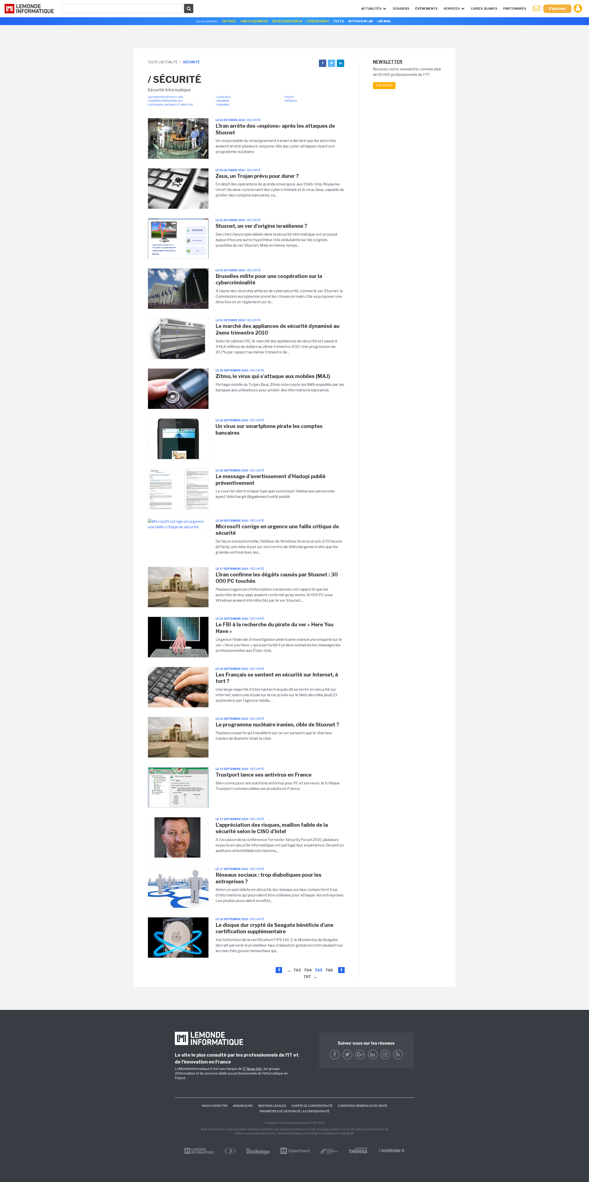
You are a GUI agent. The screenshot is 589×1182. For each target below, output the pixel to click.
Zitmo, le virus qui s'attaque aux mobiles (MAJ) (273, 376)
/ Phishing (222, 104)
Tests (338, 21)
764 (308, 970)
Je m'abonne (384, 85)
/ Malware (222, 100)
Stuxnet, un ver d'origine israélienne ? (261, 226)
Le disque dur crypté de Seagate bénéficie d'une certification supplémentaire (274, 928)
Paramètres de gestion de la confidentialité (294, 1111)
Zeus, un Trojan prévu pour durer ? (257, 176)
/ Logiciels (223, 97)
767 (307, 976)
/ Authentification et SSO (165, 97)
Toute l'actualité (163, 62)
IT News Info (252, 1069)
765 (318, 970)
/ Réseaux (290, 100)
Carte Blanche (254, 21)
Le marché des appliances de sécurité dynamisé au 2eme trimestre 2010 (277, 329)
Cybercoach (317, 21)
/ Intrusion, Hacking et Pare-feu (170, 104)
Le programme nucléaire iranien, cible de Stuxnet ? (277, 725)
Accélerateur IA (287, 21)
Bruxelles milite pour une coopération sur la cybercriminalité (269, 279)
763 (297, 970)
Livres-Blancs (484, 8)
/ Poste (289, 97)
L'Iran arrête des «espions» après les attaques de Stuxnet (275, 129)
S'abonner (557, 8)
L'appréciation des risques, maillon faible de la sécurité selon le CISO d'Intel (272, 828)
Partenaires (514, 8)
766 (329, 970)
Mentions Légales (272, 1105)
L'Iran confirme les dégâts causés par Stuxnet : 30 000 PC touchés (277, 578)
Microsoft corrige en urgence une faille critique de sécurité (277, 529)
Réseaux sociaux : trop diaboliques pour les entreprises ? (268, 878)
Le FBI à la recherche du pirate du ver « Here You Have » (274, 627)
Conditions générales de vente (362, 1105)
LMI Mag (384, 21)
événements (426, 8)
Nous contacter (215, 1105)
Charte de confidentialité (311, 1105)
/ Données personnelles (165, 100)
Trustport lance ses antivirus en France (264, 775)
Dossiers (401, 8)
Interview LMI (360, 21)
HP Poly (229, 21)
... (289, 970)
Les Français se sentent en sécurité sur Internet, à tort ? (277, 678)
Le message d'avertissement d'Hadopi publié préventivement (271, 479)
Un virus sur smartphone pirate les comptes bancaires (269, 429)
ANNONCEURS (243, 1105)
